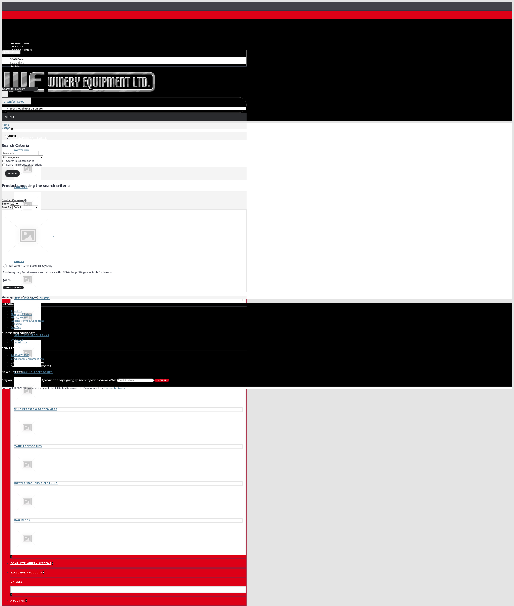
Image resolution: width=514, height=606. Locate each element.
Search (6, 127)
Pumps (19, 261)
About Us (16, 311)
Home (5, 124)
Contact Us (17, 339)
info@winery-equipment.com (28, 358)
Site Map (16, 327)
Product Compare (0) (14, 200)
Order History (19, 342)
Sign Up (161, 380)
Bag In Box (22, 520)
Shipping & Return (21, 314)
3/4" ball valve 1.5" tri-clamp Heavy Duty (27, 265)
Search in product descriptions (24, 164)
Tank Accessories (28, 446)
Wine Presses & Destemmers (35, 409)
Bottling (21, 150)
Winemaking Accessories (33, 372)
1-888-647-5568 (20, 355)
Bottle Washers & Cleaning (36, 483)
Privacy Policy (19, 317)
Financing (16, 323)
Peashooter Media (114, 388)
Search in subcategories (20, 160)
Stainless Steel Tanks (31, 335)
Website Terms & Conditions (27, 320)
